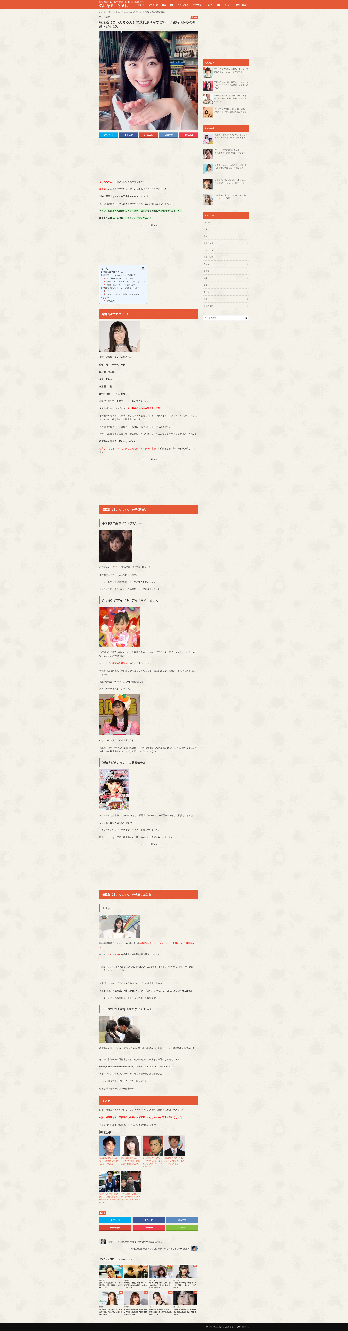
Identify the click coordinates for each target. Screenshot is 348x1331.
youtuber (208, 222)
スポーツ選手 (183, 5)
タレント (228, 5)
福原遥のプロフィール (113, 272)
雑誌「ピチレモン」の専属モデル (121, 284)
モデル (210, 5)
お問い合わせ (241, 5)
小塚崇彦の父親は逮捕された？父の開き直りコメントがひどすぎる (174, 1161)
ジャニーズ (153, 5)
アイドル (141, 5)
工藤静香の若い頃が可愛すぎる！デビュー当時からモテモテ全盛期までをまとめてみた (231, 85)
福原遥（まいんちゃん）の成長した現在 (121, 288)
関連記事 (111, 300)
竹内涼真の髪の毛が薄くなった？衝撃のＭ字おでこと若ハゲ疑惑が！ (109, 1161)
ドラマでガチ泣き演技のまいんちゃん (123, 294)
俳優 (164, 5)
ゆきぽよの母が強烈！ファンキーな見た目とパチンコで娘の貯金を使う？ (130, 1197)
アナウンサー (198, 5)
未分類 (206, 292)
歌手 (218, 5)
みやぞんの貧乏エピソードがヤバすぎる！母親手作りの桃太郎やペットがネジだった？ (231, 98)
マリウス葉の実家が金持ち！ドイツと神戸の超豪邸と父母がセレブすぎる (231, 70)
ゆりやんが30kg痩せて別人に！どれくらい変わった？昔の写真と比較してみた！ (231, 110)
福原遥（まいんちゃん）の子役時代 (119, 275)
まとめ (106, 297)
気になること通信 (113, 5)
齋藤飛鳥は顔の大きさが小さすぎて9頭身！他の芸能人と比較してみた (130, 1161)
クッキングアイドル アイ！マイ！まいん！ (126, 281)
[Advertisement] (148, 161)
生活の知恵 (208, 306)
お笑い (206, 229)
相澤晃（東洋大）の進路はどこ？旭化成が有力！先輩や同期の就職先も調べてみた (109, 1198)
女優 (171, 5)
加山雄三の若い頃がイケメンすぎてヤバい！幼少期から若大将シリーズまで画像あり (152, 1162)
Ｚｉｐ (110, 291)
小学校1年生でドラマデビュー (120, 278)
